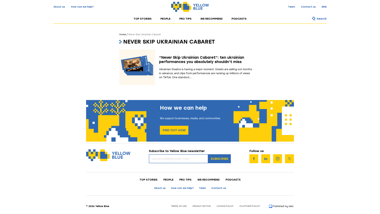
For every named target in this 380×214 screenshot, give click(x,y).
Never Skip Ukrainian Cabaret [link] (144, 34)
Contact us (308, 6)
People (165, 18)
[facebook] (253, 158)
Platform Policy (250, 206)
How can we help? (82, 6)
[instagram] (277, 158)
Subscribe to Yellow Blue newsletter (177, 151)
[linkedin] (265, 158)
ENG (324, 6)
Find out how (174, 130)
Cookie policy (225, 206)
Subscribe (219, 158)
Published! (278, 206)
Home (122, 34)
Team (291, 6)
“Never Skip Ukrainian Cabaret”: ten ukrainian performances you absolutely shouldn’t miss (201, 59)
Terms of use (179, 206)
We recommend (211, 18)
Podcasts (239, 18)
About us (59, 6)
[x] (289, 158)
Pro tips (185, 18)
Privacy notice (202, 206)
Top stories (143, 18)
